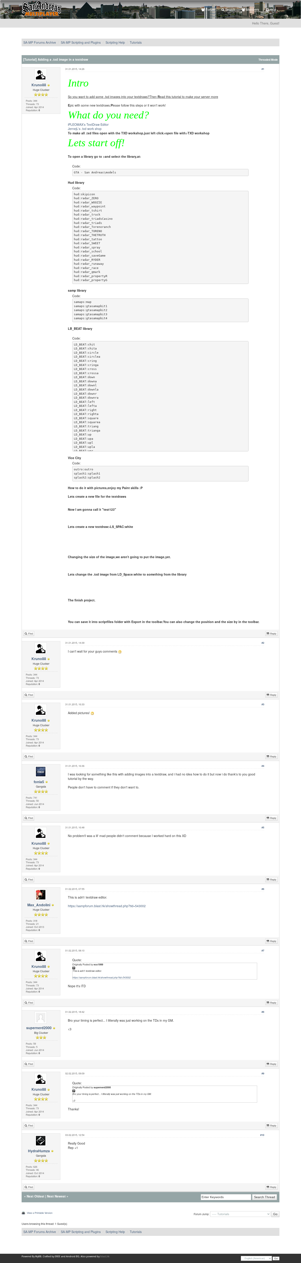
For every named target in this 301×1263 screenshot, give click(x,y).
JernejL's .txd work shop (85, 128)
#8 (263, 1011)
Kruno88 (39, 84)
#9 (263, 1073)
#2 (263, 642)
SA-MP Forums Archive (39, 42)
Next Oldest (35, 1196)
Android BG (72, 1256)
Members (252, 9)
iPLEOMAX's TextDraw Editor (88, 124)
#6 (263, 889)
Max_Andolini (38, 904)
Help (272, 9)
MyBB (38, 1256)
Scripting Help (115, 42)
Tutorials (136, 42)
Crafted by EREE (51, 1256)
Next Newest (56, 1196)
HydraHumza (39, 1150)
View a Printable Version (39, 1212)
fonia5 (39, 781)
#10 (262, 1135)
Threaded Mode (268, 60)
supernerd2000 (39, 1027)
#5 (263, 827)
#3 (263, 704)
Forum (210, 9)
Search (229, 9)
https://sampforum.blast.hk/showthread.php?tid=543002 (107, 906)
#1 (263, 69)
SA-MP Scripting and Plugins (81, 42)
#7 (263, 950)
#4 (263, 766)
